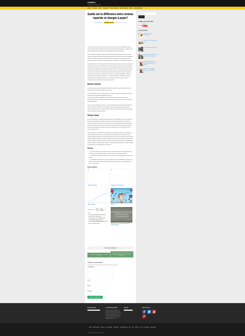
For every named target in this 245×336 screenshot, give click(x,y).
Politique (94, 8)
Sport (130, 327)
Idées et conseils (124, 8)
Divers (131, 8)
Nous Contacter (146, 327)
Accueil (89, 8)
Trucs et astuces (114, 8)
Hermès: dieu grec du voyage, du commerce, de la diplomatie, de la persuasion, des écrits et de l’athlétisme (122, 254)
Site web (89, 291)
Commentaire (91, 267)
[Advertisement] (110, 36)
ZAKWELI (91, 2)
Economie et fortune (109, 22)
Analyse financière (112, 248)
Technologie (106, 8)
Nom (88, 280)
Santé (99, 8)
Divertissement (116, 327)
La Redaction (98, 22)
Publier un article (138, 8)
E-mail (89, 285)
